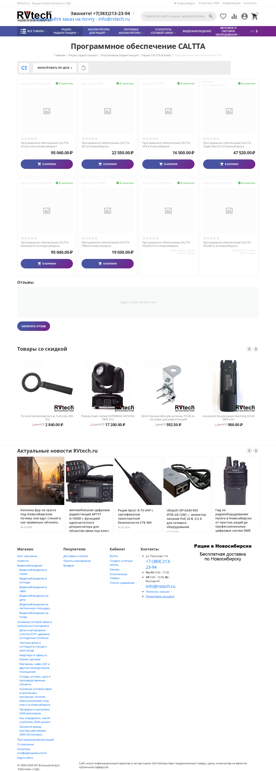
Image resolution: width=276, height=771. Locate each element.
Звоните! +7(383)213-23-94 (100, 13)
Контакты (250, 3)
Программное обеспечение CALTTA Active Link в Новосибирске (45, 144)
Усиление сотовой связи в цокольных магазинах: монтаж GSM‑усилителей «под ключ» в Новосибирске (35, 697)
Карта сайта (25, 758)
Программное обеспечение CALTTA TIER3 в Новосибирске (105, 244)
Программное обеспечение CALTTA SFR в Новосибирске (166, 144)
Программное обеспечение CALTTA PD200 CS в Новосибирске (227, 244)
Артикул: (26, 83)
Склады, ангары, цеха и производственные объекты (34, 680)
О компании (25, 744)
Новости (23, 561)
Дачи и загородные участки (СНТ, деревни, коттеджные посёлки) (34, 634)
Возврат (68, 565)
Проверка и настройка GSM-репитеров (34, 711)
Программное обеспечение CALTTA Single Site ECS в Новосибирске (227, 144)
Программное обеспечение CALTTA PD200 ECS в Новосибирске (166, 244)
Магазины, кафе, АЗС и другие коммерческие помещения (34, 668)
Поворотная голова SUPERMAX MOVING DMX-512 (108, 417)
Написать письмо (158, 591)
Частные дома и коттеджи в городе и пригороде (33, 646)
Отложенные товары (118, 576)
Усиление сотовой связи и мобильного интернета (34, 624)
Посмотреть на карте (160, 596)
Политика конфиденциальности (32, 751)
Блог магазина (27, 556)
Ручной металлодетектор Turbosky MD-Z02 (47, 417)
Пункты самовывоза (77, 561)
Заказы (114, 569)
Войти (114, 556)
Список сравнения (122, 583)
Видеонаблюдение (29, 565)
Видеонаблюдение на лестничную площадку (34, 606)
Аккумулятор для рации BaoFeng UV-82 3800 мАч (229, 417)
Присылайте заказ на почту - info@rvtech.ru (82, 19)
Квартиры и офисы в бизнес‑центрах (33, 657)
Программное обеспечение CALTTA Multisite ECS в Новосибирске (45, 244)
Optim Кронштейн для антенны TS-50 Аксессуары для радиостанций (168, 417)
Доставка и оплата (75, 556)
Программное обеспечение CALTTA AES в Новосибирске (105, 144)
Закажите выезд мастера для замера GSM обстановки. (32, 730)
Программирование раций (35, 739)
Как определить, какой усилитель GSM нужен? (34, 720)
